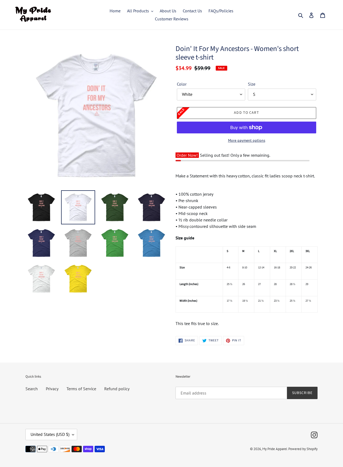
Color (182, 84)
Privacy (52, 388)
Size (251, 84)
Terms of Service (81, 388)
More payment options (246, 140)
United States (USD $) (50, 434)
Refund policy (116, 388)
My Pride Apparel (274, 449)
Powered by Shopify (303, 449)
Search (31, 388)
